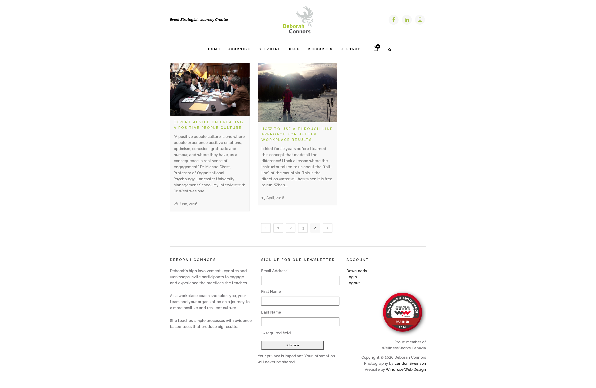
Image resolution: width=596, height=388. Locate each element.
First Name (271, 291)
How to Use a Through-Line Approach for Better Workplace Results (297, 134)
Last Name (271, 312)
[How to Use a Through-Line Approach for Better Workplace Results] (297, 92)
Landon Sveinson (410, 363)
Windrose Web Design (406, 369)
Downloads (356, 271)
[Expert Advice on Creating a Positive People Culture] (210, 89)
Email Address (274, 271)
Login (351, 277)
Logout (353, 283)
